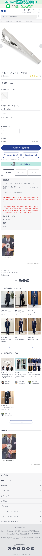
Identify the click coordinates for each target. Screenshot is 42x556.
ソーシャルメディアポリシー (10, 511)
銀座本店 (7, 383)
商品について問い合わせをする (9, 272)
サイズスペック (7, 117)
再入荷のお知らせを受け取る (21, 148)
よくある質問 (5, 491)
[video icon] (7, 245)
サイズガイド (5, 270)
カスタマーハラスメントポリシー (11, 516)
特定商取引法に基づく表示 (9, 521)
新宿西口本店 (22, 383)
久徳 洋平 (7, 381)
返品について (5, 275)
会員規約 (4, 501)
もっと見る (21, 346)
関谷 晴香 (21, 381)
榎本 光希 (34, 381)
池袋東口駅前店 (35, 383)
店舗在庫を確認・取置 (31, 155)
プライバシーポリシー (8, 506)
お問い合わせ (5, 496)
